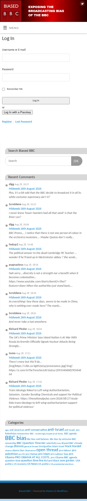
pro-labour (65, 450)
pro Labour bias (59, 454)
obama (8, 450)
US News (32, 464)
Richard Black (51, 460)
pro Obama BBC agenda (64, 457)
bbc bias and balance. (38, 439)
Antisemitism (23, 434)
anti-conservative (36, 430)
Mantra (50, 491)
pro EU (22, 454)
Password (7, 69)
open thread (47, 450)
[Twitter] (82, 4)
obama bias (18, 450)
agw (7, 430)
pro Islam (44, 454)
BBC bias (15, 438)
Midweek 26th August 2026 (25, 188)
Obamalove (30, 450)
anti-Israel (56, 430)
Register (7, 121)
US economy (20, 464)
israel (61, 446)
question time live (32, 460)
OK (75, 161)
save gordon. (67, 460)
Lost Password (23, 121)
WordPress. (62, 491)
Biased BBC (67, 443)
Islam (55, 446)
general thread (31, 446)
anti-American (17, 430)
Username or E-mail (14, 50)
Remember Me (15, 89)
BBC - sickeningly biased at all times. (47, 434)
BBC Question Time (29, 443)
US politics (44, 464)
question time (12, 460)
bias (59, 443)
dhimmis (19, 446)
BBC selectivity (49, 443)
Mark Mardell (73, 446)
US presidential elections (61, 464)
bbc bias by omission (60, 439)
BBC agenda (70, 433)
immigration (45, 446)
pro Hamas (32, 454)
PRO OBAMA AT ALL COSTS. (32, 457)
